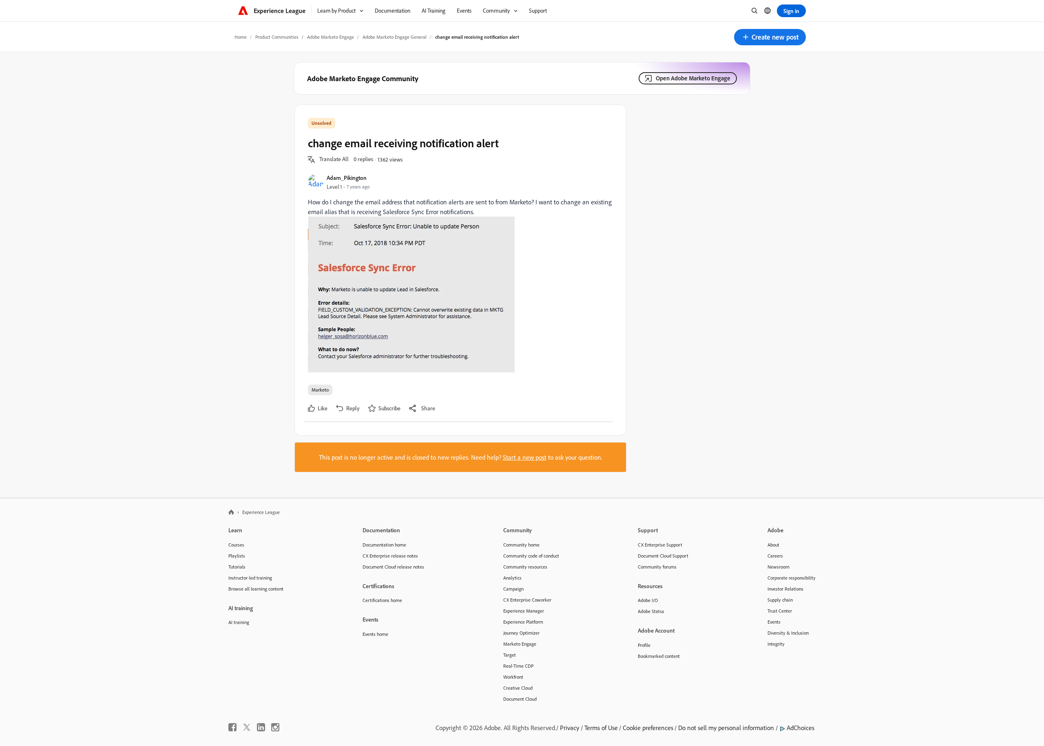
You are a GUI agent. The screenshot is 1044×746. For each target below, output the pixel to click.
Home (240, 37)
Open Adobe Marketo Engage (693, 78)
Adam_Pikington (347, 177)
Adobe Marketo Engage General (395, 37)
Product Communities (277, 37)
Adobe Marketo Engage (330, 37)
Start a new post (524, 457)
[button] (770, 37)
